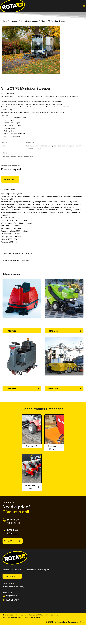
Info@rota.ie (13, 533)
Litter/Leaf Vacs (32, 146)
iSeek (81, 622)
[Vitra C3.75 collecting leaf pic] (31, 50)
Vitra (3, 146)
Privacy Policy (8, 583)
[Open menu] (84, 6)
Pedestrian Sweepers (65, 146)
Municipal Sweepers (48, 146)
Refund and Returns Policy (13, 587)
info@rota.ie (12, 595)
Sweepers (38, 148)
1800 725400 (13, 523)
